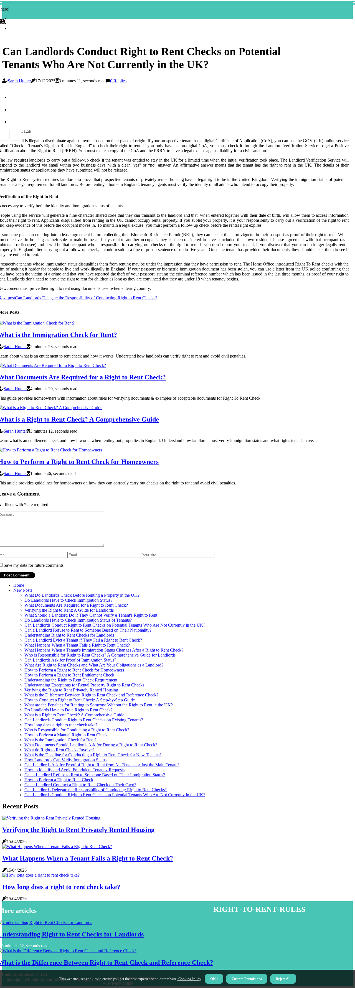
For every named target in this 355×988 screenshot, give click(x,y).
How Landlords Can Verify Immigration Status (65, 759)
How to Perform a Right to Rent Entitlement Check (69, 675)
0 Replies (118, 80)
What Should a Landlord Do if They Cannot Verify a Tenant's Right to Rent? (91, 615)
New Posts (22, 590)
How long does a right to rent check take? (60, 725)
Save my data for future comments (34, 565)
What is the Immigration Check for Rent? (60, 739)
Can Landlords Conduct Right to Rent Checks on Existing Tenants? (83, 720)
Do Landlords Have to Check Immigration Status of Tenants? (78, 620)
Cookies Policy (189, 979)
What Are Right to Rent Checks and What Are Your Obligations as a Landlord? (93, 665)
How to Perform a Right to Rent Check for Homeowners (74, 670)
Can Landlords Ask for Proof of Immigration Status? (70, 660)
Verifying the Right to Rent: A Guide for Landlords (69, 610)
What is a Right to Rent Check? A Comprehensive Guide (74, 715)
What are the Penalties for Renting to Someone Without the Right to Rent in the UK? (98, 705)
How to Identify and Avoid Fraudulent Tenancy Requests (74, 769)
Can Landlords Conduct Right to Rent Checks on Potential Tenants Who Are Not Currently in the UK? (114, 625)
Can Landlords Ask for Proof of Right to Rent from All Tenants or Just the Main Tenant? (101, 764)
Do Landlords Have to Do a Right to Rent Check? (68, 710)
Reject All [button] (283, 979)
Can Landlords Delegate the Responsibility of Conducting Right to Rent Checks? (95, 789)
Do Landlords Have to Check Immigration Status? (68, 600)
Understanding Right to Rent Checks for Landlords (69, 635)
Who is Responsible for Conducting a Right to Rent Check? (76, 729)
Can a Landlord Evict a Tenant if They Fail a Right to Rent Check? (83, 640)
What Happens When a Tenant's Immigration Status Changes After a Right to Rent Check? (103, 650)
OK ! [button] (214, 979)
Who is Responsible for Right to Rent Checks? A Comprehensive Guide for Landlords (100, 655)
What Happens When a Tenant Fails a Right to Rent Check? (77, 645)
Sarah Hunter (19, 80)
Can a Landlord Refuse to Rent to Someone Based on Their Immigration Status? (94, 774)
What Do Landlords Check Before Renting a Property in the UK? (82, 595)
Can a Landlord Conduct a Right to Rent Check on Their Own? (80, 784)
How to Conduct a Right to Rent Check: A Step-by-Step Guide (79, 700)
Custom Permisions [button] (247, 979)
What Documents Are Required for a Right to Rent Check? (76, 605)
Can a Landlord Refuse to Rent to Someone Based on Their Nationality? (87, 630)
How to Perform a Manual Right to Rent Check (66, 734)
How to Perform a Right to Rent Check (58, 779)
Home (18, 585)
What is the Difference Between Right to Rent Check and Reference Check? (91, 695)
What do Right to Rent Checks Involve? (59, 749)
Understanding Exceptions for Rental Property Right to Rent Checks (84, 685)
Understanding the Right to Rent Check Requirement (70, 680)
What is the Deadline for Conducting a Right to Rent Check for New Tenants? (92, 754)
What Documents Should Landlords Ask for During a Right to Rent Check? (90, 744)
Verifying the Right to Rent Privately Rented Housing (71, 690)
